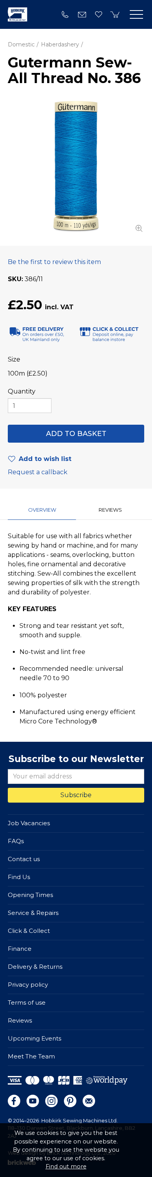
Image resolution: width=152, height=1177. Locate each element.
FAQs (16, 841)
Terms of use (27, 1002)
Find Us (19, 877)
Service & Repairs (33, 912)
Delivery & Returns (35, 966)
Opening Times (30, 895)
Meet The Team (31, 1056)
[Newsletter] (89, 1101)
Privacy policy (28, 984)
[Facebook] (14, 1101)
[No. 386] (76, 165)
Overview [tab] (42, 510)
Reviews (20, 1020)
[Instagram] (51, 1101)
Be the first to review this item (54, 262)
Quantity (21, 391)
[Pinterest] (70, 1101)
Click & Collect (29, 930)
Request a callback (37, 472)
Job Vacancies (29, 823)
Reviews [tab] (110, 510)
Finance (20, 948)
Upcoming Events (34, 1038)
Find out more (66, 1166)
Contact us (24, 859)
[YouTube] (32, 1101)
